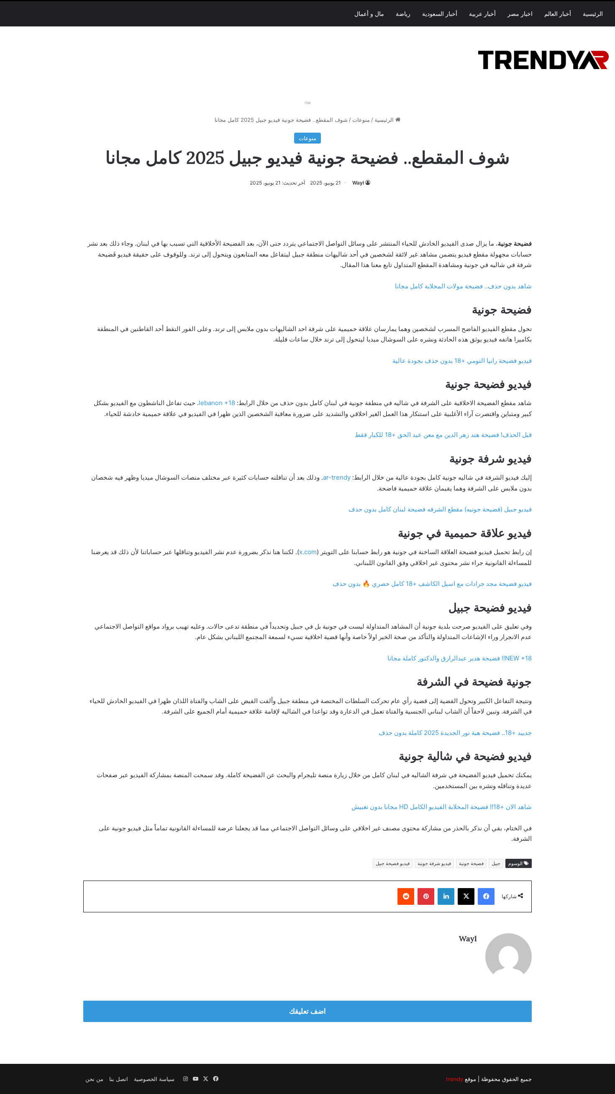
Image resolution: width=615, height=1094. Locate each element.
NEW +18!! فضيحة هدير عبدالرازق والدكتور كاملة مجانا (459, 658)
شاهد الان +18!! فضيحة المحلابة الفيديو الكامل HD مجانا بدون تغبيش (441, 807)
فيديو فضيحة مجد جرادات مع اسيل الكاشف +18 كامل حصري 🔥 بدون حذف (432, 584)
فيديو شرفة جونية (434, 863)
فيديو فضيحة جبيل (393, 863)
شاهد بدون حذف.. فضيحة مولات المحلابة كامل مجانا (463, 286)
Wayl (358, 183)
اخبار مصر (520, 13)
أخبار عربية (482, 13)
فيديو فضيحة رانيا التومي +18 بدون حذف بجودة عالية (462, 361)
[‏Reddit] (405, 896)
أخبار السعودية (439, 13)
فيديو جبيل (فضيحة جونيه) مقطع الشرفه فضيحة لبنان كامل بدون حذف (440, 509)
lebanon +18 (217, 403)
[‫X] (466, 896)
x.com (308, 552)
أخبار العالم (557, 13)
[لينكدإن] (446, 896)
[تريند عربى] (543, 58)
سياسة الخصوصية (154, 1079)
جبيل (496, 863)
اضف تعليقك (307, 1011)
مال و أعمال (369, 13)
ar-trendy (337, 477)
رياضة (403, 13)
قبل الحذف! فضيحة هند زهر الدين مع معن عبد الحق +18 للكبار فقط (443, 435)
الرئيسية (593, 13)
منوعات (361, 119)
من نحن (94, 1079)
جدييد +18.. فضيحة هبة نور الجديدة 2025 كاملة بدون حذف (455, 733)
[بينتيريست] (426, 896)
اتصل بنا (118, 1079)
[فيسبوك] (486, 896)
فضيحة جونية (471, 863)
